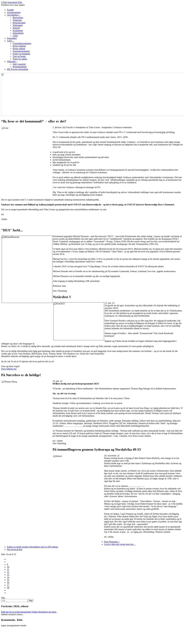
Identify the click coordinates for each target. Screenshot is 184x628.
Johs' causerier (19, 64)
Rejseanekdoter (20, 66)
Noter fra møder (20, 59)
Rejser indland (19, 46)
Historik (16, 28)
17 (8, 585)
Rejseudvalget (19, 23)
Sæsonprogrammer (21, 51)
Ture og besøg (19, 56)
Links (15, 35)
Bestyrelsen (18, 17)
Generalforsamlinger (22, 43)
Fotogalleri (12, 38)
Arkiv (9, 41)
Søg (3, 597)
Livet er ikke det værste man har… (120, 544)
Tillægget (11, 61)
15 (8, 580)
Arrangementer (14, 12)
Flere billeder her (9, 369)
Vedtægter (17, 20)
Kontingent (18, 30)
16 (8, 582)
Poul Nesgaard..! (111, 541)
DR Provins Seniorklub (17, 69)
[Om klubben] (19, 15)
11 (8, 569)
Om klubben (12, 15)
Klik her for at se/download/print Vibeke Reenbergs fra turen (28, 612)
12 (8, 572)
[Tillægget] (16, 62)
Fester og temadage (21, 54)
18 (8, 587)
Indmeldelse (18, 33)
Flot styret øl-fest (14, 549)
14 (8, 577)
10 (8, 567)
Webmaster (18, 25)
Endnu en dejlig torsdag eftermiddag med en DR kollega (32, 547)
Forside (10, 10)
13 (8, 574)
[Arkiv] (13, 41)
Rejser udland (19, 48)
